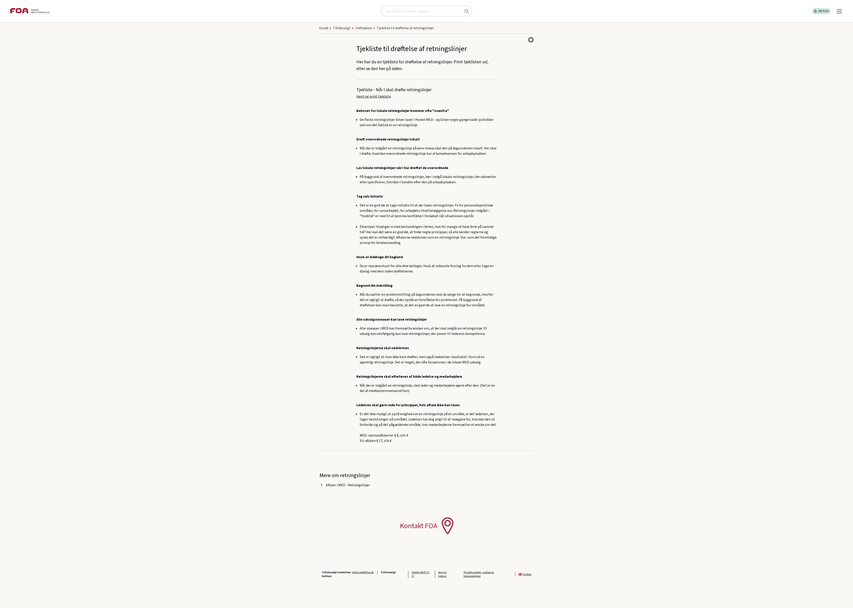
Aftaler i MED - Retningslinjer (348, 485)
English (527, 574)
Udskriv (531, 40)
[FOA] (29, 11)
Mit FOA (823, 11)
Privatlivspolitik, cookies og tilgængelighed (479, 574)
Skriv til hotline (442, 574)
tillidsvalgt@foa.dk (363, 572)
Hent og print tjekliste (373, 96)
